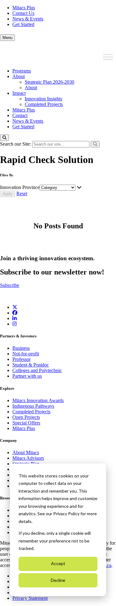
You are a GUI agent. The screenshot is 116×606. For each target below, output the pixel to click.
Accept (58, 563)
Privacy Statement (30, 598)
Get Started (23, 24)
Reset (21, 193)
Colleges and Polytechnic (37, 370)
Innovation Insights (43, 98)
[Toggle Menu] (108, 57)
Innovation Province (20, 187)
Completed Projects (44, 104)
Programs (21, 70)
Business (21, 348)
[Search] (4, 137)
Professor (21, 359)
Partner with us (27, 376)
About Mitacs (25, 452)
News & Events (27, 18)
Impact (19, 93)
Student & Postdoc (30, 364)
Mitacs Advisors (28, 458)
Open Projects (26, 417)
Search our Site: (16, 144)
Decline (58, 580)
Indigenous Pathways (33, 406)
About (18, 76)
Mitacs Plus (23, 7)
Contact (20, 115)
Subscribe (9, 285)
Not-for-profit (25, 353)
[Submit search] (95, 144)
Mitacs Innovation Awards (38, 400)
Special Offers (26, 422)
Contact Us (23, 13)
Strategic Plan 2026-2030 (49, 82)
